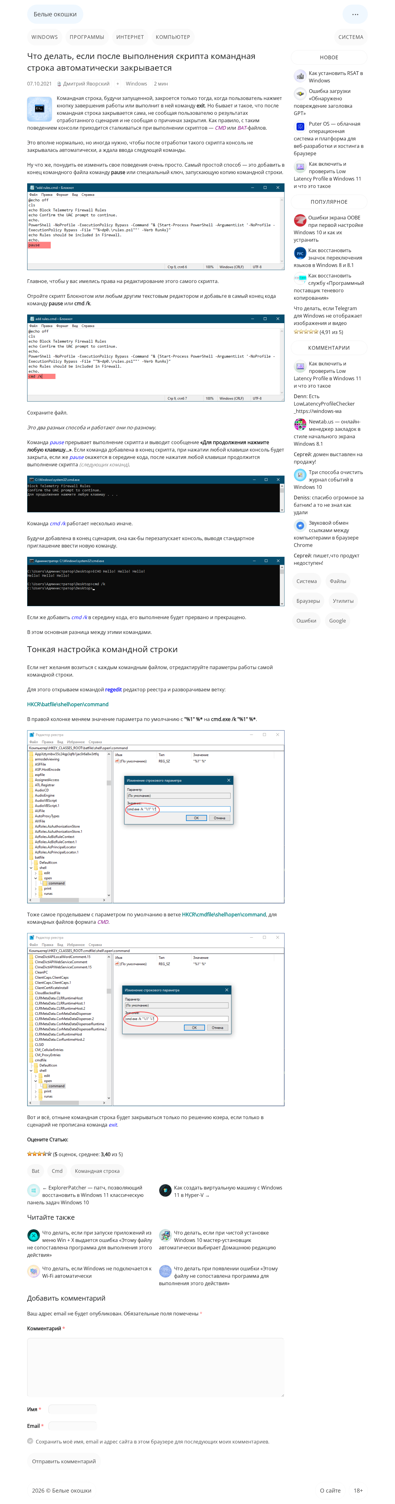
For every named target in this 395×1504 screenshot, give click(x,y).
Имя (34, 1409)
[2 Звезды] (34, 1153)
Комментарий (46, 1328)
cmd (57, 1171)
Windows (44, 37)
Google (337, 620)
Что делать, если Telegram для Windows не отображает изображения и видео (328, 316)
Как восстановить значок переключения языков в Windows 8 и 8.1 (328, 258)
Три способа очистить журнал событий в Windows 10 (328, 479)
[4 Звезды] (44, 1153)
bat (36, 1171)
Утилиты (343, 601)
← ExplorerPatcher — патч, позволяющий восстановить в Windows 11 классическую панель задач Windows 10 (85, 1195)
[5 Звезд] (49, 1153)
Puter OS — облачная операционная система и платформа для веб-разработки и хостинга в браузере (329, 138)
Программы (87, 37)
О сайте (330, 1490)
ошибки (306, 620)
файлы (338, 581)
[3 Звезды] (39, 1153)
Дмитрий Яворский (86, 83)
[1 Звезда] (29, 1153)
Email (35, 1426)
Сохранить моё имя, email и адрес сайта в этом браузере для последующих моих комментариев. (152, 1441)
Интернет (130, 37)
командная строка (97, 1171)
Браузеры (308, 601)
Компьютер (173, 37)
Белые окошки (55, 14)
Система (351, 37)
